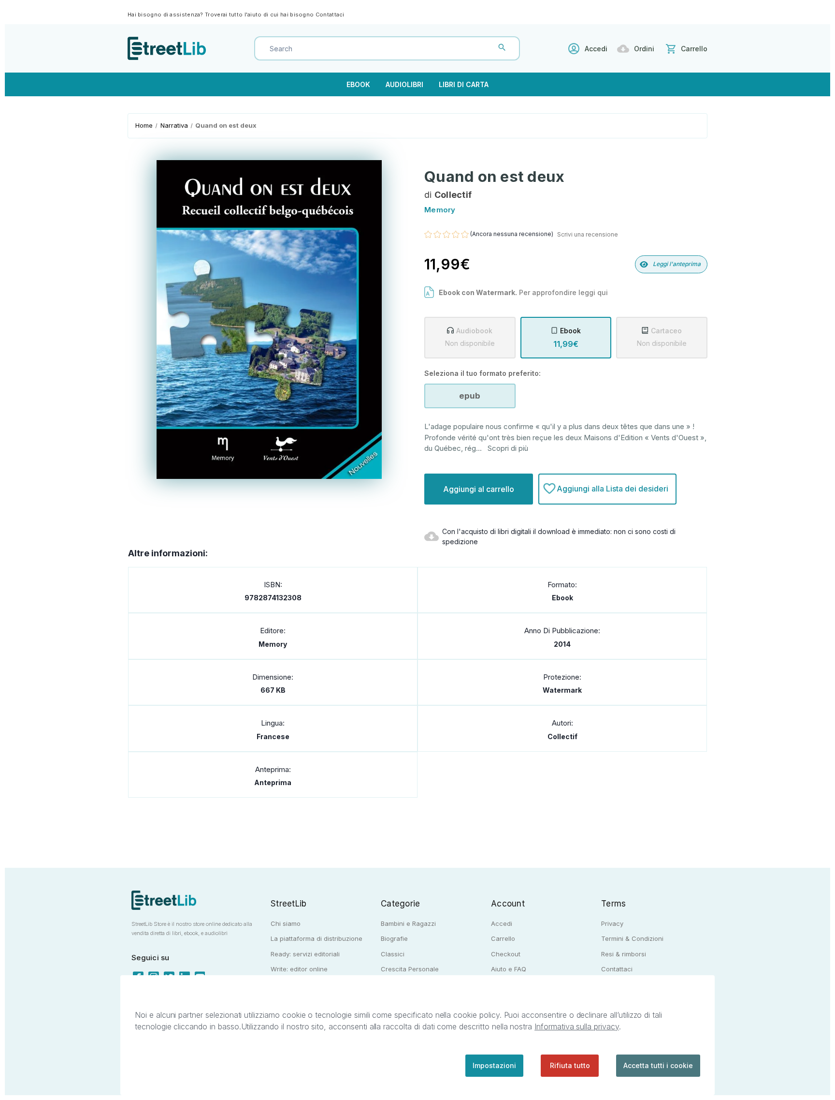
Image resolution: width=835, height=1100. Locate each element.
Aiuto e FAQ (508, 969)
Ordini (644, 49)
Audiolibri (404, 84)
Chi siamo (286, 923)
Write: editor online (299, 969)
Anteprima (272, 782)
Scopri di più (508, 448)
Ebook (358, 84)
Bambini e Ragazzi (408, 923)
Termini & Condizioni (632, 938)
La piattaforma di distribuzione (316, 938)
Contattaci (330, 14)
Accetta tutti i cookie (658, 1065)
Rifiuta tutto (570, 1065)
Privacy (612, 923)
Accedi (596, 49)
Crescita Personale (410, 969)
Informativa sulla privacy (576, 1026)
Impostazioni (494, 1065)
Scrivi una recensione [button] (587, 234)
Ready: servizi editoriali (305, 954)
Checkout (505, 954)
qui (602, 292)
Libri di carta (464, 84)
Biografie (394, 938)
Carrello (503, 938)
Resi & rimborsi (623, 954)
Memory (273, 644)
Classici (392, 954)
